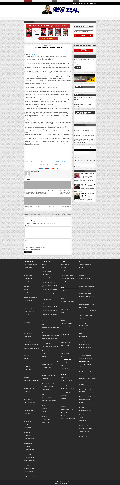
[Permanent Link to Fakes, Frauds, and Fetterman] (77, 186)
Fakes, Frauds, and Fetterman (80, 99)
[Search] (95, 3)
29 (91, 162)
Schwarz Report (27, 413)
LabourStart (82, 394)
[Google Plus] (91, 3)
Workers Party (64, 356)
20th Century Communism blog (30, 264)
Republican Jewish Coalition (30, 402)
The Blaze (26, 424)
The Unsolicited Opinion (29, 449)
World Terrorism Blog (28, 471)
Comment (26, 225)
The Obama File (27, 432)
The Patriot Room (27, 435)
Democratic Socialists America (49, 282)
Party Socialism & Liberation (48, 375)
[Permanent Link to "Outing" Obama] (54, 185)
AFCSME (44, 264)
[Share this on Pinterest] (47, 168)
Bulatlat (81, 267)
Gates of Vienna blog (28, 333)
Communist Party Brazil (66, 362)
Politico (25, 394)
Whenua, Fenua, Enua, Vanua (85, 358)
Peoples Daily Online (84, 341)
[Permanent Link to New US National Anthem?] (30, 201)
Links (80, 333)
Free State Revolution (28, 327)
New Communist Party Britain (67, 400)
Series (53, 18)
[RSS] (94, 3)
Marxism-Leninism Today (85, 399)
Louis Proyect (45, 356)
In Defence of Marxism (84, 375)
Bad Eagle (26, 289)
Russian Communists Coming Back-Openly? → (62, 214)
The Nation (44, 411)
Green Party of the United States (49, 338)
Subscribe (75, 3)
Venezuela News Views (29, 468)
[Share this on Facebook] (45, 168)
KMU (80, 321)
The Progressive (46, 414)
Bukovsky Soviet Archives (29, 292)
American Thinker (28, 275)
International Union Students (85, 387)
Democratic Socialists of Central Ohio (50, 327)
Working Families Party (47, 425)
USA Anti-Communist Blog (29, 460)
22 (91, 160)
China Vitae (81, 275)
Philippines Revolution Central (86, 347)
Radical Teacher (45, 389)
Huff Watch (26, 338)
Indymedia (63, 312)
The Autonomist (27, 421)
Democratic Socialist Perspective (86, 296)
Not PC (62, 272)
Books (69, 3)
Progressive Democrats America (49, 383)
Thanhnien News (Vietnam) (85, 355)
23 (94, 160)
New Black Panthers (46, 367)
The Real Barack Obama (29, 438)
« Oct (75, 166)
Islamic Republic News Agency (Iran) (87, 310)
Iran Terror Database (28, 352)
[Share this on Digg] (54, 168)
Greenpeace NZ (64, 309)
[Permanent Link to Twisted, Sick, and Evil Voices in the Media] (77, 196)
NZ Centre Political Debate (67, 275)
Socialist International (84, 414)
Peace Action (45, 378)
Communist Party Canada (47, 274)
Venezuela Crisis (27, 465)
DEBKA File (26, 316)
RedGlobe (81, 405)
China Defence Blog (28, 303)
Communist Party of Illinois (48, 277)
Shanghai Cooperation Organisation (87, 352)
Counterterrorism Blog (29, 311)
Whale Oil (63, 283)
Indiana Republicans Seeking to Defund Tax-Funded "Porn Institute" (29, 192)
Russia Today (64, 406)
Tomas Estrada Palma (28, 454)
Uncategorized (48, 45)
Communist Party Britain (66, 380)
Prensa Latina (64, 371)
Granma (62, 365)
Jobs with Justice (46, 350)
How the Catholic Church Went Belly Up (83, 97)
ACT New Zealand (65, 264)
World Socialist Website (84, 436)
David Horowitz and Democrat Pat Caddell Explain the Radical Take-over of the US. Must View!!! (84, 136)
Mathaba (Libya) (64, 415)
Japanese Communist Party (85, 315)
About (26, 18)
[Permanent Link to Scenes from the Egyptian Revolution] (54, 201)
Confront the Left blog (28, 308)
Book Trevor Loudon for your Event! (66, 18)
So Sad (37, 206)
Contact (32, 18)
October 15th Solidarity (66, 334)
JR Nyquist (26, 358)
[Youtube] (92, 3)
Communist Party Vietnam (85, 293)
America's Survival (28, 270)
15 (90, 157)
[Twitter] (87, 3)
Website (26, 245)
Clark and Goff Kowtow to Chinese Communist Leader (65, 208)
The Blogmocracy (27, 427)
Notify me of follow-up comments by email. (35, 247)
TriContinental (82, 420)
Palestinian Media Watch (29, 388)
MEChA (43, 359)
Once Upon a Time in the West (30, 385)
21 (87, 160)
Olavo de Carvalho (28, 383)
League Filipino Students (84, 328)
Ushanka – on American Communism (32, 462)
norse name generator (79, 134)
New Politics (45, 370)
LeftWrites (81, 330)
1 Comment (90, 185)
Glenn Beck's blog (27, 336)
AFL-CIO (44, 267)
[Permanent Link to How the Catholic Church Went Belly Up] (77, 175)
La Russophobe (27, 363)
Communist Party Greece (66, 385)
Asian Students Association (85, 264)
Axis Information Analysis (29, 283)
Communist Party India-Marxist (86, 290)
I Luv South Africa (27, 341)
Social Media (82, 3)
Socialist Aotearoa (65, 339)
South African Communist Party (68, 418)
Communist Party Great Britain (68, 383)
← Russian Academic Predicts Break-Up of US (34, 214)
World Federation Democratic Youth (87, 425)
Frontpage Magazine (28, 330)
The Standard (64, 348)
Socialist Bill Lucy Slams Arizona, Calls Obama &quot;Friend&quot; (65, 192)
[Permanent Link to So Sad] (42, 201)
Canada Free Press (28, 294)
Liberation (63, 320)
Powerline (26, 396)
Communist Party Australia (85, 278)
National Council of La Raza (48, 364)
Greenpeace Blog (64, 306)
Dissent (44, 332)
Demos (43, 330)
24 (75, 162)
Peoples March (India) (84, 344)
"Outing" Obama (51, 190)
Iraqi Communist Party (84, 307)
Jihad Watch (30, 146)
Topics (42, 18)
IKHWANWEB (82, 301)
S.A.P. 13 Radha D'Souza (29, 160)
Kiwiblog (63, 270)
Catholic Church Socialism (80, 106)
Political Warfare (27, 391)
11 (78, 157)
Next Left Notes (45, 372)
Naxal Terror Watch (28, 374)
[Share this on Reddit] (52, 168)
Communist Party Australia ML (86, 281)
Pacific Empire (64, 281)
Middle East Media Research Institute (32, 372)
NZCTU (62, 328)
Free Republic (27, 325)
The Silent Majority (28, 443)
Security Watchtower (28, 416)
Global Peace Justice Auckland (67, 301)
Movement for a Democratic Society (50, 361)
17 (75, 160)
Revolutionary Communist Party (49, 392)
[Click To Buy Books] (48, 40)
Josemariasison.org (83, 318)
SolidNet (81, 417)
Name (26, 240)
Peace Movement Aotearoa (67, 337)
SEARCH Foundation (83, 350)
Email (26, 242)
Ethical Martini (64, 293)
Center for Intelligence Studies (30, 297)
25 (78, 162)
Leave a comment (52, 49)
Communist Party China (84, 283)
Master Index (80, 18)
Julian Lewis (26, 361)
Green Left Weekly (83, 299)
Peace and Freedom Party (48, 381)
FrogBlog (63, 295)
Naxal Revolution (83, 336)
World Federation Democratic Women (87, 423)
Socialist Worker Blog (65, 342)
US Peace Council (46, 419)
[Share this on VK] (57, 168)
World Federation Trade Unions (86, 428)
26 (81, 162)
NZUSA (62, 331)
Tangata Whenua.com (65, 345)
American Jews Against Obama (30, 272)
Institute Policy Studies (47, 343)
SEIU (43, 394)
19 (81, 160)
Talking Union (45, 403)
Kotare (62, 315)
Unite (62, 350)
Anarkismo (81, 368)
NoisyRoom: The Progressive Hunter (32, 380)
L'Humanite (63, 398)
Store (37, 18)
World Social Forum (83, 434)
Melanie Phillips (27, 366)
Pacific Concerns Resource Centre (87, 339)
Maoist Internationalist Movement (87, 396)
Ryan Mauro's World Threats (30, 410)
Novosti (62, 403)
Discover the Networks (29, 319)
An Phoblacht (64, 377)
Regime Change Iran (28, 399)
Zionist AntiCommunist (29, 476)
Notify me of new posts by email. (33, 249)
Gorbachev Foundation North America (50, 335)
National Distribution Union (67, 323)
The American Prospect (47, 405)
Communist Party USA (47, 279)
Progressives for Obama (47, 386)
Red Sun (81, 402)
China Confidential (28, 300)
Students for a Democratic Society (49, 400)
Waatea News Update (65, 353)
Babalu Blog (26, 286)
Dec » (78, 166)
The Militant (45, 408)
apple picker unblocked (79, 139)
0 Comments (90, 176)
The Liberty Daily (27, 429)
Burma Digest (82, 270)
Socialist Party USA (46, 397)
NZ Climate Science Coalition (67, 278)
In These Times (45, 341)
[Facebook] (89, 3)
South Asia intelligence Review (30, 418)
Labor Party (45, 353)
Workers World (45, 422)
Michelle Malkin (27, 369)
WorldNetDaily (27, 473)
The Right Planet (27, 440)
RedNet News (82, 407)
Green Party (63, 304)
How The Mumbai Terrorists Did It (48, 47)
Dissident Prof (27, 322)
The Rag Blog (45, 416)
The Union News (27, 446)
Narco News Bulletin (65, 368)
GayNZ (62, 298)
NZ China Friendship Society (67, 326)
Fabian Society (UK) (65, 392)
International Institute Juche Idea (86, 304)
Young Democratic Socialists (48, 427)
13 (84, 157)
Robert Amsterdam (28, 405)
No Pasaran (26, 377)
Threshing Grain (27, 451)
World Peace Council (84, 431)
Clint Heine (63, 267)
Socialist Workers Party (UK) (67, 409)
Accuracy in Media (28, 267)
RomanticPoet (27, 407)
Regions (48, 18)
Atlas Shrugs (26, 281)
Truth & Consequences (29, 457)
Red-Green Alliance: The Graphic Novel (83, 104)
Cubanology (26, 314)
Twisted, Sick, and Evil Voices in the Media (83, 102)
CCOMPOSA (82, 272)
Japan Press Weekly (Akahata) (86, 312)
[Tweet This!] (42, 168)
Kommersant (64, 395)
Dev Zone (63, 290)
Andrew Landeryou (28, 278)
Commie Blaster (27, 305)
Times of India (32, 54)
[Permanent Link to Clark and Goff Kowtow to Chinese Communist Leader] (65, 201)
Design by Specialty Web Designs (60, 483)
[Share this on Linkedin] (49, 168)
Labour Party (64, 317)
